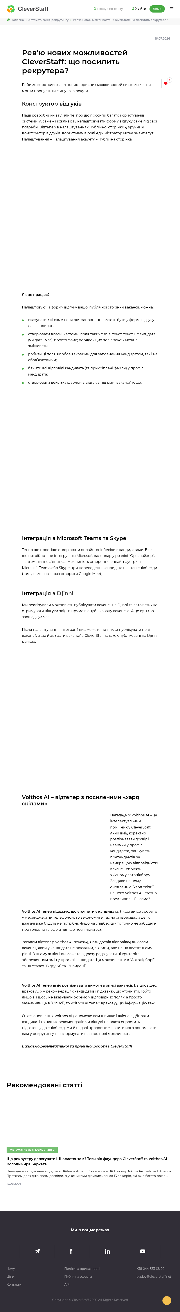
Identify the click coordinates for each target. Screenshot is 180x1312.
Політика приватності (82, 1268)
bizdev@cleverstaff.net (154, 1276)
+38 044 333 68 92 (150, 1268)
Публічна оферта (78, 1276)
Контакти (14, 1284)
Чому (11, 1268)
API (67, 1284)
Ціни (10, 1276)
